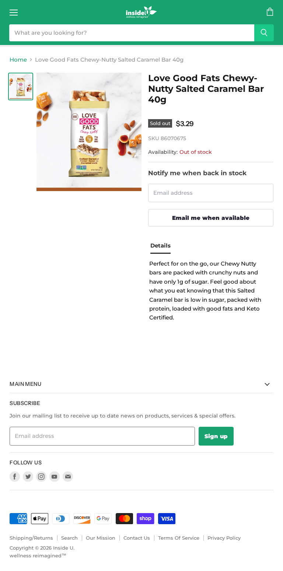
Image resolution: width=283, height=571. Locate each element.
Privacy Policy (224, 538)
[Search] (264, 32)
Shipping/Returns (31, 538)
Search (69, 538)
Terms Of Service (178, 538)
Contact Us (136, 538)
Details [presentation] (160, 245)
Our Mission (100, 538)
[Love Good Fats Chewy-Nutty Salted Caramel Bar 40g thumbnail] (20, 86)
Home (18, 59)
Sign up (216, 436)
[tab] (163, 247)
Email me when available (210, 217)
